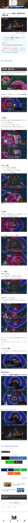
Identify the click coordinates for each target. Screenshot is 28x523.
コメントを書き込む (14, 502)
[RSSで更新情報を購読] (14, 473)
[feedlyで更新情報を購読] (20, 469)
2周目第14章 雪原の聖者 (11, 446)
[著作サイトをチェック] (7, 469)
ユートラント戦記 (6, 451)
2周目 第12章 (8, 60)
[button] (18, 462)
